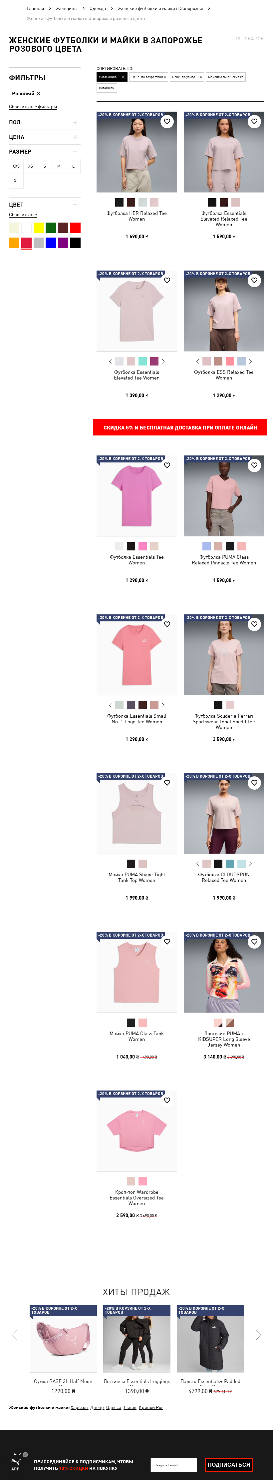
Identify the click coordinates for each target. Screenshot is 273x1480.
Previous (111, 361)
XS (30, 166)
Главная (35, 8)
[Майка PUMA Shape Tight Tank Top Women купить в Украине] (137, 813)
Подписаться (229, 1465)
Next (163, 361)
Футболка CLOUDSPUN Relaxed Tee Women (224, 877)
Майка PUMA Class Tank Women (137, 1036)
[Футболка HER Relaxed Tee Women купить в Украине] (137, 152)
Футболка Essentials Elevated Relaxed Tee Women (223, 218)
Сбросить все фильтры (33, 106)
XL (16, 181)
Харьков (79, 1407)
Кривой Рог (151, 1407)
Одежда (98, 8)
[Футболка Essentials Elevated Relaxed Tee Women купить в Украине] (224, 152)
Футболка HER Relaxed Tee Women (137, 216)
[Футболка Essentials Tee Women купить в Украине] (137, 495)
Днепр (97, 1407)
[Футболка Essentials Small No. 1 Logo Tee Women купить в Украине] (137, 654)
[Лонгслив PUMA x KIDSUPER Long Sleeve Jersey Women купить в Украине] (224, 972)
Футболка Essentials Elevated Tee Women (136, 374)
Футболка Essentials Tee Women (137, 559)
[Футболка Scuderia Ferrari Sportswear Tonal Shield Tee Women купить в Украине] (224, 654)
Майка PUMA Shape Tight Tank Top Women (137, 877)
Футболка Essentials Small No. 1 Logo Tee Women (136, 718)
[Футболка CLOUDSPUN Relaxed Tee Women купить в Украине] (224, 813)
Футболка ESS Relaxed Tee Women (224, 374)
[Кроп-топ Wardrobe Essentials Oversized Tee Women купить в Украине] (137, 1131)
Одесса (113, 1407)
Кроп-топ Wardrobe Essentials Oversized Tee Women (137, 1197)
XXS (16, 166)
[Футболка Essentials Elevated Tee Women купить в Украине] (137, 311)
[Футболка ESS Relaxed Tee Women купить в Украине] (224, 311)
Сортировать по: (115, 69)
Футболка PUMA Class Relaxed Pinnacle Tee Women (224, 559)
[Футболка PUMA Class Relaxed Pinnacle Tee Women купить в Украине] (224, 495)
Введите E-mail (166, 1465)
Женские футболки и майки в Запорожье (160, 8)
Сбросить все (23, 214)
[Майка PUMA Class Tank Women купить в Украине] (137, 972)
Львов (130, 1407)
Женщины (67, 8)
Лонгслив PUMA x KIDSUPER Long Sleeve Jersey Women (224, 1038)
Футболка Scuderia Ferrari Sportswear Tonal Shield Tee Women (224, 721)
